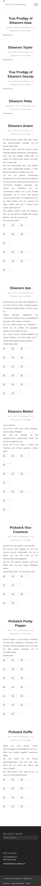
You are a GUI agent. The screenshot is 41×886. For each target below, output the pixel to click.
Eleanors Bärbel (20, 411)
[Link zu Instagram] (33, 881)
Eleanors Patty (20, 101)
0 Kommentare (25, 27)
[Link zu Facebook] (36, 881)
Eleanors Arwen (20, 126)
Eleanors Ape (20, 288)
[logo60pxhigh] (17, 4)
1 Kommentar (23, 130)
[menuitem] (35, 4)
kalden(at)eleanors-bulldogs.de (14, 864)
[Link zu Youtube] (29, 881)
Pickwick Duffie (21, 732)
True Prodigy (26, 31)
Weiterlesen (8, 35)
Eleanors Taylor (20, 47)
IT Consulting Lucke (26, 878)
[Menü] (35, 4)
